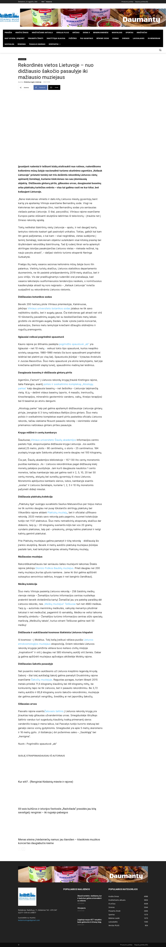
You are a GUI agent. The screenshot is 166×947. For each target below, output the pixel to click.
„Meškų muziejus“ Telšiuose (60, 604)
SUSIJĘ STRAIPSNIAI (29, 755)
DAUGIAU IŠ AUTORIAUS (52, 755)
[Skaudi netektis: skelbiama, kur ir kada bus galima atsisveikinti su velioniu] (69, 899)
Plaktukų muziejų (57, 512)
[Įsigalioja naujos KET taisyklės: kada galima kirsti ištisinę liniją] (69, 922)
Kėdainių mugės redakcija (32, 82)
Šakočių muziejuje (41, 679)
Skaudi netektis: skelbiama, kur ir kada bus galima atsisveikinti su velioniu (89, 898)
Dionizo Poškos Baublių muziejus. (54, 568)
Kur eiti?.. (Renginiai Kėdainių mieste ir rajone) (45, 781)
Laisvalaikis (22, 59)
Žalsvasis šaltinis (53, 711)
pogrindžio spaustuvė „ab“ (74, 344)
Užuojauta (81, 908)
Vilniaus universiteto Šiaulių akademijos (53, 439)
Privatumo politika (126, 945)
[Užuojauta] (69, 911)
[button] (160, 50)
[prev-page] (19, 848)
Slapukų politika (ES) (141, 945)
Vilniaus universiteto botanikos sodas (49, 308)
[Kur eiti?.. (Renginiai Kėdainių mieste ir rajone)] (60, 768)
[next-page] (23, 848)
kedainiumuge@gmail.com (29, 920)
